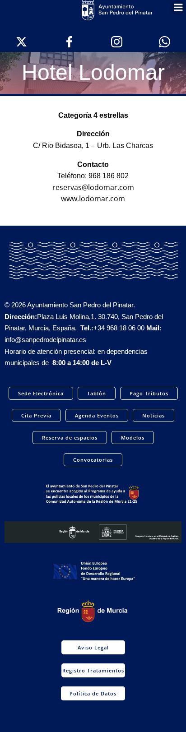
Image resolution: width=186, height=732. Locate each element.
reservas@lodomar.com (93, 187)
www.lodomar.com (93, 199)
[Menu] (178, 7)
